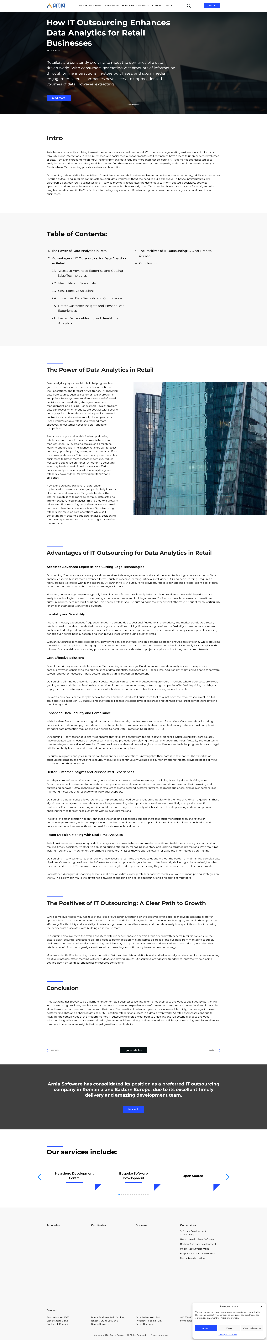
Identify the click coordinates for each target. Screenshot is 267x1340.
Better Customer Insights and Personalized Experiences (91, 308)
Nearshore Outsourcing (136, 5)
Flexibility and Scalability (77, 283)
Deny (229, 1328)
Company (157, 5)
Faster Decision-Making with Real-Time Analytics (88, 320)
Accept (206, 1328)
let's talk (133, 1109)
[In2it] (156, 1285)
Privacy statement (159, 1335)
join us (212, 5)
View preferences (252, 1328)
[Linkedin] (194, 1212)
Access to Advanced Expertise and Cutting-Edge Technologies (91, 273)
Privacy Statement (228, 1334)
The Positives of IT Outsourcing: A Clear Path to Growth (175, 253)
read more (58, 98)
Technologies (111, 5)
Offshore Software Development (198, 1244)
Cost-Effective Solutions (76, 291)
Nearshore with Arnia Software (197, 1239)
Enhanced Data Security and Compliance (90, 298)
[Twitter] (206, 1212)
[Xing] (217, 1212)
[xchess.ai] (156, 1301)
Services (82, 5)
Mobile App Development (194, 1248)
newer (55, 1050)
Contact (169, 5)
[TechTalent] (156, 1262)
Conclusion (148, 263)
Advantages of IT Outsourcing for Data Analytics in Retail (89, 260)
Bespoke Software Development (198, 1253)
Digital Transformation (192, 1258)
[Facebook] (182, 1212)
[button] (261, 1306)
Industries (95, 5)
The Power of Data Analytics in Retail (79, 251)
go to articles (134, 1050)
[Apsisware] (156, 1240)
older (212, 1050)
